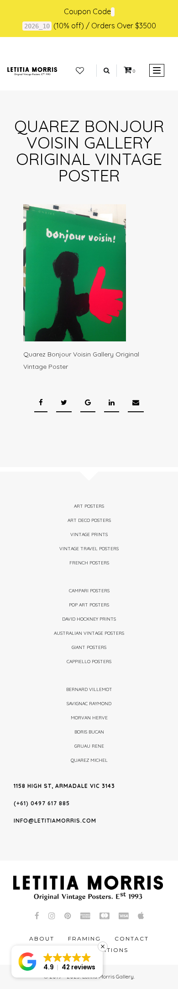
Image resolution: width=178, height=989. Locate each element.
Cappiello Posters (89, 662)
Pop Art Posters (89, 605)
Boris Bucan (89, 732)
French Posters (89, 563)
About (41, 938)
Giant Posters (89, 647)
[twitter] (64, 402)
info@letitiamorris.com (55, 820)
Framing (84, 938)
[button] (57, 962)
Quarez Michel (89, 760)
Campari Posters (89, 591)
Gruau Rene (89, 746)
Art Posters (89, 506)
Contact (132, 938)
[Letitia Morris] (32, 70)
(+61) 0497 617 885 (42, 803)
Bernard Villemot (89, 689)
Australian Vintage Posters (89, 633)
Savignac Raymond (89, 704)
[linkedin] (111, 402)
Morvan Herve (89, 718)
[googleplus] (87, 402)
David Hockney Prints (89, 619)
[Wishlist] (79, 71)
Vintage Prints (89, 534)
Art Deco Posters (89, 520)
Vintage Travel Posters (89, 549)
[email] (136, 402)
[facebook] (40, 402)
